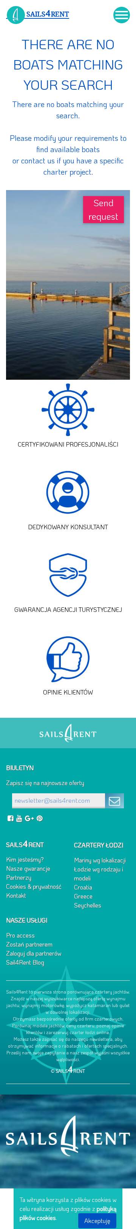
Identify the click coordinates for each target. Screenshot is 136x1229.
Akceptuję (97, 1220)
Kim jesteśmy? (25, 859)
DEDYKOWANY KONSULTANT (68, 527)
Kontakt (16, 895)
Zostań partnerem (29, 944)
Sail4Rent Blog (25, 962)
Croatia (83, 887)
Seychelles (87, 905)
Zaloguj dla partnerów (33, 953)
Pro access (20, 935)
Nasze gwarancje (28, 868)
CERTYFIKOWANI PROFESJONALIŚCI (68, 444)
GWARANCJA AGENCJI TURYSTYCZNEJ (68, 609)
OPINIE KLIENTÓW (68, 692)
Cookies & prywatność (34, 886)
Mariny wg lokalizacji (100, 860)
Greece (83, 896)
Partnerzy (18, 877)
